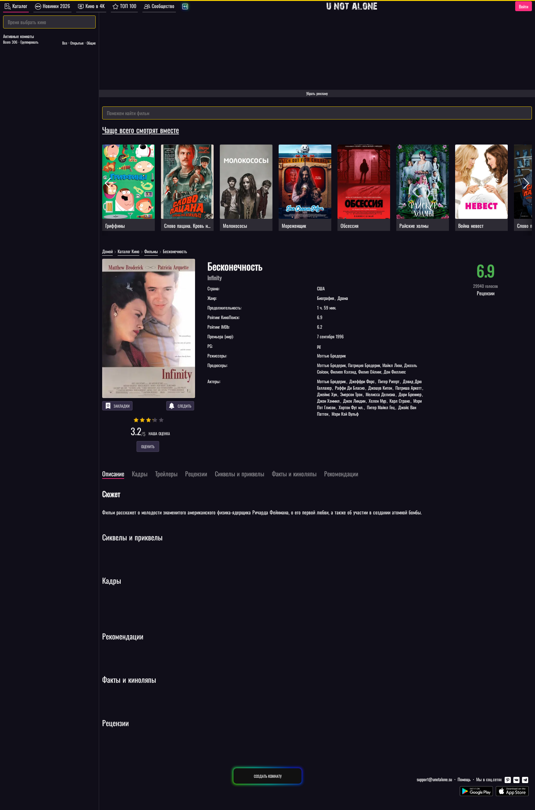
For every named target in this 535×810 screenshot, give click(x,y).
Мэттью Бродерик (332, 381)
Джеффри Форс (362, 381)
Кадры (111, 580)
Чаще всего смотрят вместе (140, 129)
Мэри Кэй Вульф (344, 413)
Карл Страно (399, 400)
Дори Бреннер (410, 394)
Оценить (147, 446)
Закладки (122, 406)
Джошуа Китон (380, 387)
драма (342, 298)
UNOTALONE (352, 6)
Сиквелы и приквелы (132, 537)
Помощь (464, 779)
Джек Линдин (354, 400)
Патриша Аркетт (408, 387)
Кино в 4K (94, 6)
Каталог (19, 6)
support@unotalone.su (434, 779)
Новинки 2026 (55, 6)
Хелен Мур (377, 400)
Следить (184, 406)
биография (326, 298)
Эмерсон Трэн (351, 394)
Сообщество (162, 6)
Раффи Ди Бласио (350, 387)
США (321, 288)
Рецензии (115, 722)
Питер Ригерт (389, 381)
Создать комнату (267, 776)
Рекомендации (122, 636)
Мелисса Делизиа (380, 394)
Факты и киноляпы (129, 679)
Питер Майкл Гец (381, 407)
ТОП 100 (127, 6)
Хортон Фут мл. (351, 407)
